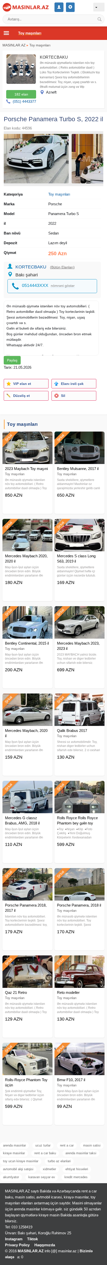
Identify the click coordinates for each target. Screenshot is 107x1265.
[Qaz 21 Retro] (27, 961)
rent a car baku (45, 1153)
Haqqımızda (44, 1245)
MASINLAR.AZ (14, 45)
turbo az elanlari (59, 1161)
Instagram (13, 1239)
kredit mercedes (76, 1177)
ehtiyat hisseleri (76, 1169)
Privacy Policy (17, 1245)
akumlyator (11, 1177)
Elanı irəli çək (72, 384)
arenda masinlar (14, 1145)
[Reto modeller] (79, 961)
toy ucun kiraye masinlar (20, 1161)
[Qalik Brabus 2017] (79, 699)
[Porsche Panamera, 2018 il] (79, 874)
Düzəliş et (21, 396)
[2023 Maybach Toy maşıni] (27, 438)
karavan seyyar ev (41, 1177)
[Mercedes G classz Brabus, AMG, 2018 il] (27, 787)
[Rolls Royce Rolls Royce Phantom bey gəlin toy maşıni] (79, 787)
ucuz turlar (43, 1145)
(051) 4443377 (24, 101)
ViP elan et (22, 384)
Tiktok (32, 1239)
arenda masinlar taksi (80, 1153)
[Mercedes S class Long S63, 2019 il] (79, 525)
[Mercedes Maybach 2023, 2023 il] (79, 612)
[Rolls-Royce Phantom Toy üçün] (27, 1049)
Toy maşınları (40, 45)
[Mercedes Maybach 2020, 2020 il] (27, 525)
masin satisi (92, 1145)
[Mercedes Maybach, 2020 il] (27, 699)
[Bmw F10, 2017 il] (79, 1049)
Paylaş (12, 360)
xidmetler (49, 1169)
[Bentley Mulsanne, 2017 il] (79, 438)
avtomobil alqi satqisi (18, 1169)
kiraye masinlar (14, 1153)
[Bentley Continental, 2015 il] (27, 612)
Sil (63, 396)
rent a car (67, 1145)
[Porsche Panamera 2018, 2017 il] (27, 874)
